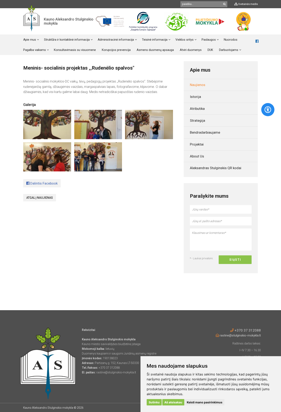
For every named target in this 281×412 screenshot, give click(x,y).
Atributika (197, 109)
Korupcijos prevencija (116, 50)
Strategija (197, 120)
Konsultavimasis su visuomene (75, 50)
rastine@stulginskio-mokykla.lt (240, 335)
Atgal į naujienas (39, 197)
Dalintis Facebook (43, 183)
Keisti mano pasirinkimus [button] (204, 402)
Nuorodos (230, 39)
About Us (197, 156)
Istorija (195, 97)
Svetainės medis (248, 4)
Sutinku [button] (154, 402)
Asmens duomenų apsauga (155, 50)
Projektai (197, 144)
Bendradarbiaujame (205, 132)
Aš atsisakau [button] (173, 402)
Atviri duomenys (191, 50)
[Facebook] (257, 41)
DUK (210, 50)
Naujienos (197, 85)
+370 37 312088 (247, 330)
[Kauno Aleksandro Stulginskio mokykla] (31, 21)
